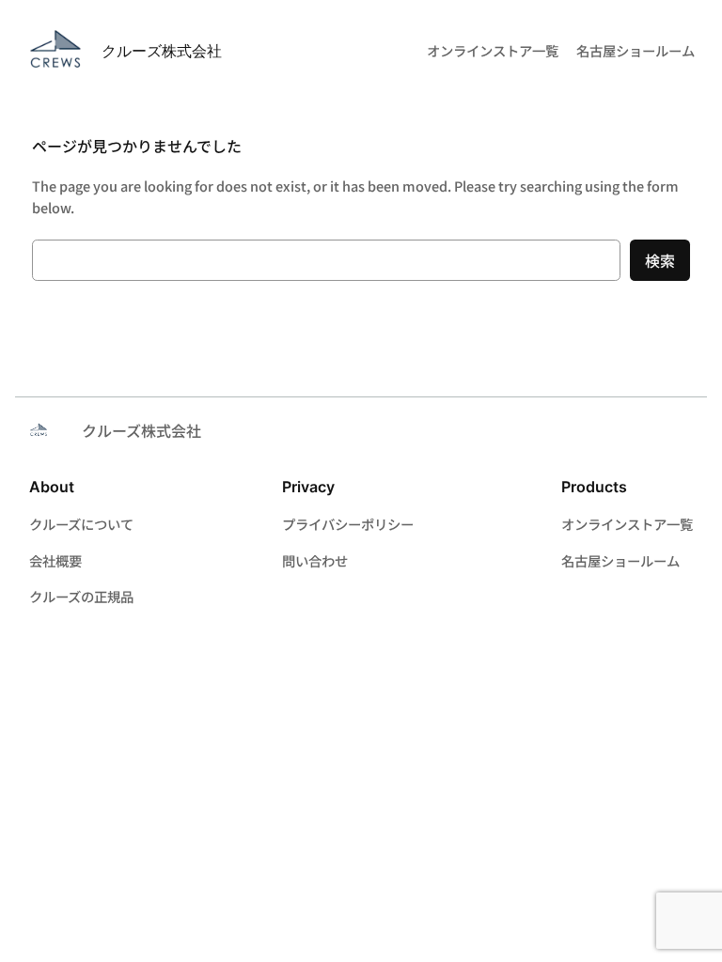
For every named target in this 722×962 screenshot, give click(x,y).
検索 (660, 260)
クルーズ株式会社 (162, 50)
